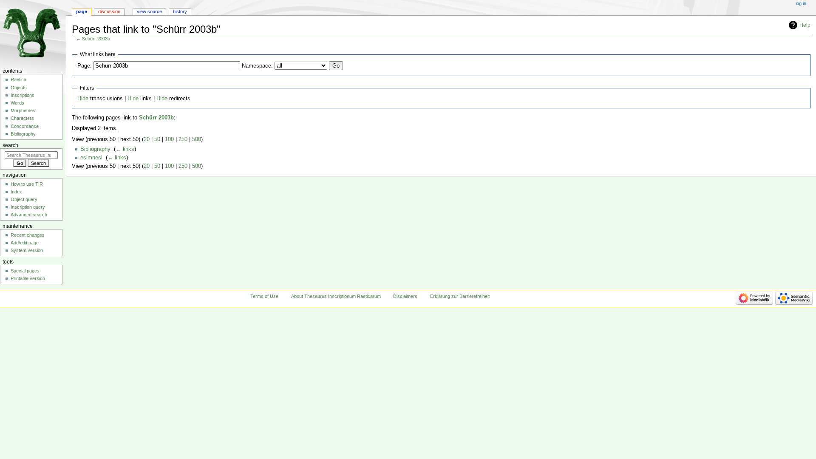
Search (10, 145)
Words (17, 102)
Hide (82, 99)
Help (804, 25)
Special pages (25, 270)
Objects (19, 87)
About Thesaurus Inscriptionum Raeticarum (336, 296)
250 (182, 139)
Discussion (109, 11)
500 (196, 139)
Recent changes (28, 235)
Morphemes (23, 110)
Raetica (18, 79)
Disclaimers (405, 296)
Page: (84, 66)
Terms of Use (264, 296)
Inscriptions (22, 95)
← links (125, 149)
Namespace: (257, 66)
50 (157, 139)
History (180, 11)
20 (147, 139)
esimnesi (91, 158)
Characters (22, 118)
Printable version (28, 278)
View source (149, 11)
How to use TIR (27, 184)
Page (81, 11)
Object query (24, 199)
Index (16, 191)
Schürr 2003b (96, 38)
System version (27, 250)
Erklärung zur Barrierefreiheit (460, 296)
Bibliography (95, 149)
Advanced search (29, 214)
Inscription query (28, 207)
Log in (801, 3)
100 (169, 139)
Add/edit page (25, 242)
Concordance (25, 126)
